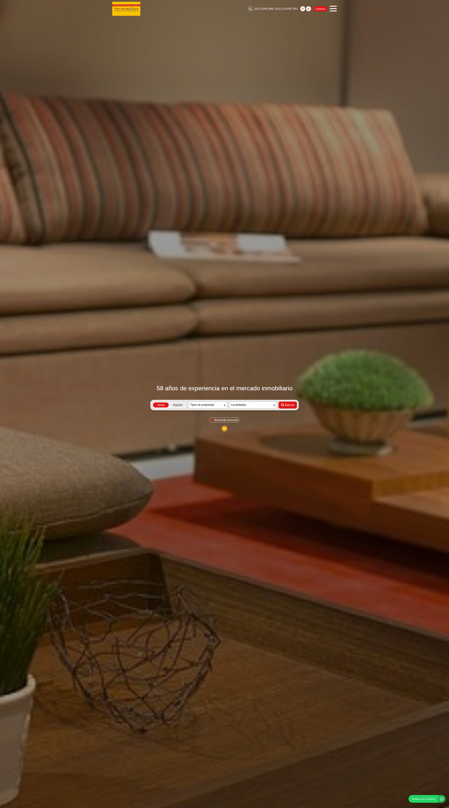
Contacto (320, 8)
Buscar (289, 405)
